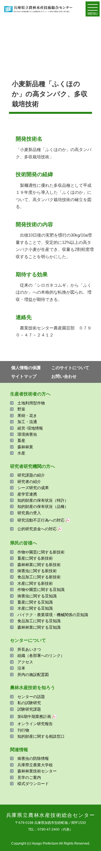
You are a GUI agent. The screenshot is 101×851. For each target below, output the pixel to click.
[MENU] (93, 9)
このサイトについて (70, 367)
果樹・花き (27, 415)
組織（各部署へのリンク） (41, 655)
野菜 (21, 409)
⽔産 (21, 453)
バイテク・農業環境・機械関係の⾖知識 (52, 614)
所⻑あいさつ (29, 649)
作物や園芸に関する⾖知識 (41, 589)
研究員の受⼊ (29, 513)
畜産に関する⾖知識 (35, 602)
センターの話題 (31, 696)
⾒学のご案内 (29, 777)
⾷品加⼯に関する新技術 (39, 577)
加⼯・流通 (27, 421)
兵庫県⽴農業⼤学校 (35, 765)
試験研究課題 (29, 709)
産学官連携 (27, 494)
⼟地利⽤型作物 (31, 403)
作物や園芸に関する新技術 (41, 552)
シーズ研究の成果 (33, 487)
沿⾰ (21, 668)
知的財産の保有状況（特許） (42, 500)
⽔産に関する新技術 (35, 583)
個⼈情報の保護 (26, 367)
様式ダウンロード (33, 783)
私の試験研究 (29, 703)
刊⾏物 (23, 730)
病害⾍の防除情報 (33, 758)
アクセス (25, 662)
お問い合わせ (64, 376)
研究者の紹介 (29, 481)
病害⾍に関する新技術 (37, 571)
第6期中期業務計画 (34, 716)
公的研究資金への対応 (37, 529)
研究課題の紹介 (31, 475)
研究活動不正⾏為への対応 (41, 520)
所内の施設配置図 (33, 674)
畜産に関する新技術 (35, 558)
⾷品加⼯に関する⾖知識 (39, 621)
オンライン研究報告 (35, 724)
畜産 (21, 440)
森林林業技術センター (37, 771)
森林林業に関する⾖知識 (39, 627)
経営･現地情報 (30, 428)
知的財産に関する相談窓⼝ (41, 736)
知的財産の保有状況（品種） (42, 506)
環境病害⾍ (27, 434)
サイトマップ (23, 376)
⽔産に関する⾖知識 (35, 608)
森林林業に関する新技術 (39, 564)
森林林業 (25, 447)
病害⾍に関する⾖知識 (37, 596)
